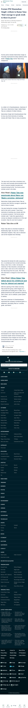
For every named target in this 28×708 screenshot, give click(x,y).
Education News (17, 466)
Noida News (16, 429)
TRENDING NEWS (5, 571)
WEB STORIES (4, 485)
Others (2, 537)
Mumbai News (4, 429)
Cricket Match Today (18, 397)
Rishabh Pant (4, 408)
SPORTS (3, 529)
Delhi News (3, 422)
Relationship (3, 479)
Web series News (4, 448)
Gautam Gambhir (18, 579)
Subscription (3, 662)
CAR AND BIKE (4, 522)
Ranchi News (4, 434)
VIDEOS (2, 500)
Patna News (3, 432)
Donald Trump (4, 574)
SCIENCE (3, 511)
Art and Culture (4, 472)
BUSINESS (3, 493)
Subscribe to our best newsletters (14, 367)
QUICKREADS (4, 552)
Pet (1, 482)
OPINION (3, 515)
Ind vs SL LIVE (17, 408)
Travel (15, 479)
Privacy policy (4, 659)
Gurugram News (17, 422)
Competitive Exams (5, 463)
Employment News (18, 463)
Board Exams (17, 461)
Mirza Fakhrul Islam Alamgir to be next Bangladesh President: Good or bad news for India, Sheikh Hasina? (6, 635)
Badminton (3, 532)
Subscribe (24, 1)
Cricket (12, 5)
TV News (16, 446)
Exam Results (4, 466)
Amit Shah (3, 576)
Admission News (4, 461)
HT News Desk (6, 27)
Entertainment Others (19, 448)
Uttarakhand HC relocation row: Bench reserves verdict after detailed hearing (20, 621)
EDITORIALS (3, 518)
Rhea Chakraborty (18, 581)
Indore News (3, 424)
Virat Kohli (3, 579)
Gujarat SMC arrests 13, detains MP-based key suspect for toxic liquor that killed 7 (6, 649)
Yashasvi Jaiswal (17, 406)
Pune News (16, 432)
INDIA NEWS (4, 391)
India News (18, 5)
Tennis (15, 534)
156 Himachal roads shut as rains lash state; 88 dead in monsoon (6, 641)
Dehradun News (17, 419)
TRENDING (3, 489)
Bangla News (17, 606)
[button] (2, 2)
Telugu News (3, 609)
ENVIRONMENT (4, 507)
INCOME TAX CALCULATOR (7, 568)
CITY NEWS (3, 414)
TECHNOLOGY (4, 526)
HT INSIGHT (3, 544)
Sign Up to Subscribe (14, 374)
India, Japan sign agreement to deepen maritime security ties (20, 627)
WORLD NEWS (4, 387)
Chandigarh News (5, 419)
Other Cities (16, 434)
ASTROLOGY (4, 452)
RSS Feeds (12, 665)
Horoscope (3, 454)
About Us (3, 657)
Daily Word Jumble (5, 564)
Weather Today (13, 659)
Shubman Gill (4, 403)
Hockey (2, 534)
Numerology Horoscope (19, 586)
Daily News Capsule (5, 370)
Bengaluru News (4, 417)
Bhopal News (17, 417)
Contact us (12, 657)
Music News (3, 443)
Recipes (15, 477)
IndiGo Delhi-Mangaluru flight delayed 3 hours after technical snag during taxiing (20, 634)
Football (16, 532)
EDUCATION (4, 458)
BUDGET (3, 504)
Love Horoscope (4, 586)
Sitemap (2, 665)
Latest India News (6, 616)
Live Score (3, 399)
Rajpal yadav (17, 576)
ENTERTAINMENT (5, 438)
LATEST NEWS (4, 383)
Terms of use (22, 657)
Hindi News (16, 609)
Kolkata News (4, 427)
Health (2, 477)
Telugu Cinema (17, 604)
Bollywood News (4, 441)
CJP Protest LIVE (4, 584)
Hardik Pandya (4, 406)
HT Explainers (17, 611)
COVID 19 (3, 555)
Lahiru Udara (17, 411)
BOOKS (2, 541)
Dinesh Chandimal (5, 411)
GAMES (2, 559)
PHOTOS (3, 496)
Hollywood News (18, 441)
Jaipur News (16, 424)
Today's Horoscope (5, 589)
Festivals (16, 474)
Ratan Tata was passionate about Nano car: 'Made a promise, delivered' (12, 195)
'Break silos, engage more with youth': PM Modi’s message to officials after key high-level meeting (20, 649)
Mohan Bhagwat (17, 574)
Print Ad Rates (13, 662)
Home (2, 5)
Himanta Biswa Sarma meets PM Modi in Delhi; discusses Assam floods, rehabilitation (20, 642)
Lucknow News (17, 427)
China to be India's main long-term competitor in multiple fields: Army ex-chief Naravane (6, 627)
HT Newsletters (22, 659)
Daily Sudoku (4, 561)
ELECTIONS (3, 548)
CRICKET (3, 394)
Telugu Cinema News (5, 446)
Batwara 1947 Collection (6, 581)
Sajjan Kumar (4, 593)
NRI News (3, 611)
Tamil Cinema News (18, 443)
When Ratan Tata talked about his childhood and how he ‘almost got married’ (14, 280)
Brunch (15, 472)
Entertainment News (5, 606)
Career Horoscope (18, 584)
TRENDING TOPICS (5, 596)
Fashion (2, 474)
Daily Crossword (17, 561)
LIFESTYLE (3, 469)
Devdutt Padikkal (18, 403)
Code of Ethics (22, 662)
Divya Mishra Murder (18, 593)
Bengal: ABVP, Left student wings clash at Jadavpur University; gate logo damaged (6, 621)
